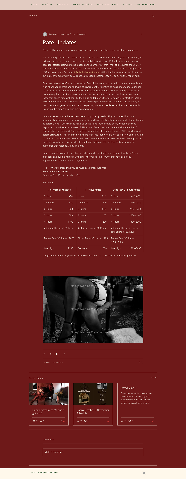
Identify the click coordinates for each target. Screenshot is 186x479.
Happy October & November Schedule (93, 411)
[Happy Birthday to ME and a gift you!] (48, 394)
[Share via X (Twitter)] (50, 354)
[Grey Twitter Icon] (144, 473)
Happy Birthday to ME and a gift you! (48, 411)
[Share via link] (64, 354)
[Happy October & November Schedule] (93, 394)
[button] (153, 16)
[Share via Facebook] (44, 354)
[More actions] (141, 34)
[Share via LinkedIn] (57, 354)
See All (154, 378)
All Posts (33, 16)
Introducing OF (129, 388)
